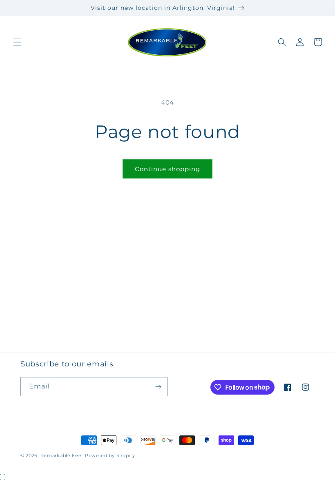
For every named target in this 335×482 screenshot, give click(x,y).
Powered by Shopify (110, 455)
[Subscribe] (158, 386)
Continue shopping (167, 169)
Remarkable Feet (62, 455)
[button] (17, 42)
